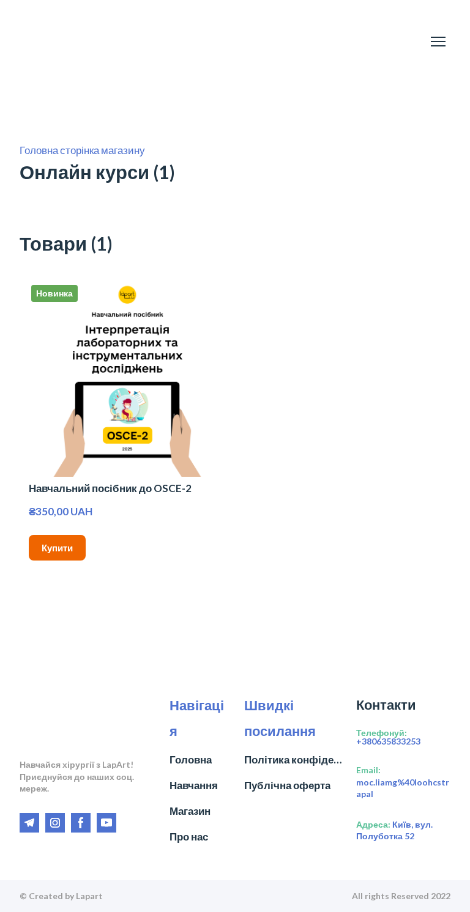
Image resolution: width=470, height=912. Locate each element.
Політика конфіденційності (294, 759)
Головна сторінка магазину (82, 150)
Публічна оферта (287, 785)
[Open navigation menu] (438, 41)
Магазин (190, 810)
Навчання (194, 785)
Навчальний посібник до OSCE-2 (110, 488)
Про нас (189, 836)
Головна (191, 759)
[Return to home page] (64, 42)
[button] (57, 548)
